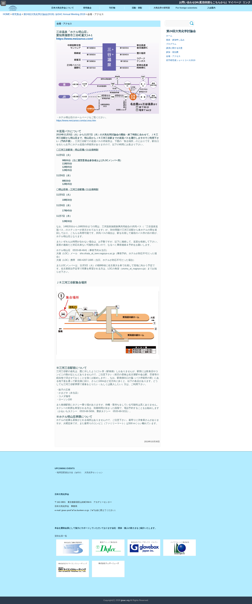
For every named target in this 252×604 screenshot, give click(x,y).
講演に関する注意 (174, 48)
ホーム (169, 36)
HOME (6, 14)
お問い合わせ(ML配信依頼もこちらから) (203, 2)
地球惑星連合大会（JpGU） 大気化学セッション (80, 472)
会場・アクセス (173, 56)
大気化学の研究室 (162, 8)
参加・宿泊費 (172, 52)
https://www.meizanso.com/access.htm (76, 120)
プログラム (171, 44)
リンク (247, 2)
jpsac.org (125, 600)
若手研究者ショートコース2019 (180, 60)
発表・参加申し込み (175, 40)
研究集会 (16, 14)
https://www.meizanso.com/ (74, 38)
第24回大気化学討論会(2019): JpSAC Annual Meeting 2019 (54, 14)
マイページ (234, 2)
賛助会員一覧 (61, 536)
